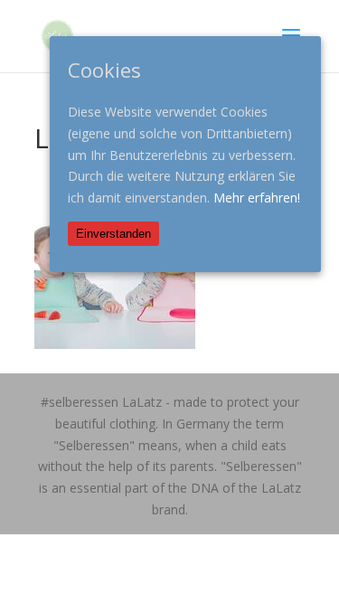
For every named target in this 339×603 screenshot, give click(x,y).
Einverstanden (113, 233)
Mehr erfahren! (256, 197)
